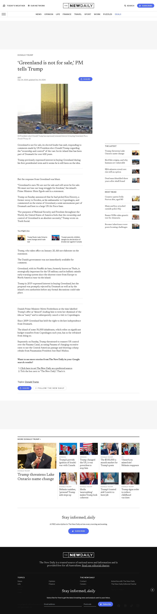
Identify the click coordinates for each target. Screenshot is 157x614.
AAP (19, 77)
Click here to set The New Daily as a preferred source (46, 368)
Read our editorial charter (95, 565)
